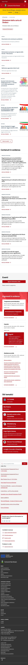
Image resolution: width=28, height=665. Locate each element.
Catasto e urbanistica (5, 591)
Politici (2, 574)
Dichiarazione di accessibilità (7, 653)
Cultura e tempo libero (6, 585)
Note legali (3, 652)
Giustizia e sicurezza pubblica (7, 597)
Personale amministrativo (6, 575)
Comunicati (3, 613)
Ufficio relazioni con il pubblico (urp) (8, 637)
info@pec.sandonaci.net (8, 640)
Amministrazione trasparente (7, 649)
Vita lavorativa (4, 587)
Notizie (2, 612)
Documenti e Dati (4, 577)
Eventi (2, 623)
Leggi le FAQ (3, 642)
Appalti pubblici (4, 590)
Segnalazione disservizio (6, 646)
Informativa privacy (5, 650)
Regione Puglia (5, 1)
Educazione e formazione (6, 596)
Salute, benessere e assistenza (7, 602)
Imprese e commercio (5, 588)
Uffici (2, 571)
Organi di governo (5, 568)
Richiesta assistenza (5, 647)
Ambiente (3, 601)
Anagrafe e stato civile (6, 583)
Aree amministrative (5, 569)
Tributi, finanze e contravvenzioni (8, 599)
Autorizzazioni (4, 604)
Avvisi (2, 615)
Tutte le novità (5, 141)
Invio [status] (25, 463)
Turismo (2, 593)
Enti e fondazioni (4, 572)
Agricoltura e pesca (5, 605)
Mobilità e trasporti (5, 594)
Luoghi (2, 621)
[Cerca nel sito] (24, 5)
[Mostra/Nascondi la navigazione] (1, 5)
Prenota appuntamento (6, 644)
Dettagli (16, 12)
